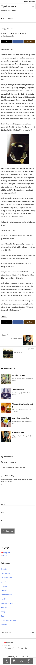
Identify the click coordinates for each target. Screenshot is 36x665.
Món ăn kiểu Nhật (6, 595)
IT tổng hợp (4, 586)
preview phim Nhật (7, 603)
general (3, 582)
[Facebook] (18, 41)
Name (3, 504)
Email (3, 512)
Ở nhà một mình (18, 433)
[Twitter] (6, 41)
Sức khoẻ (4, 607)
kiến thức (4, 590)
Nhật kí (11, 18)
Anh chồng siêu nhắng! (20, 418)
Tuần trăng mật (18, 390)
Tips (2, 616)
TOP (3, 18)
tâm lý (3, 612)
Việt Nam (4, 624)
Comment (4, 485)
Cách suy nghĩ (5, 573)
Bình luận (4, 569)
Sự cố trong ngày (18, 375)
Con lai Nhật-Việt (6, 577)
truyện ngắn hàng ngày (7, 36)
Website (3, 521)
